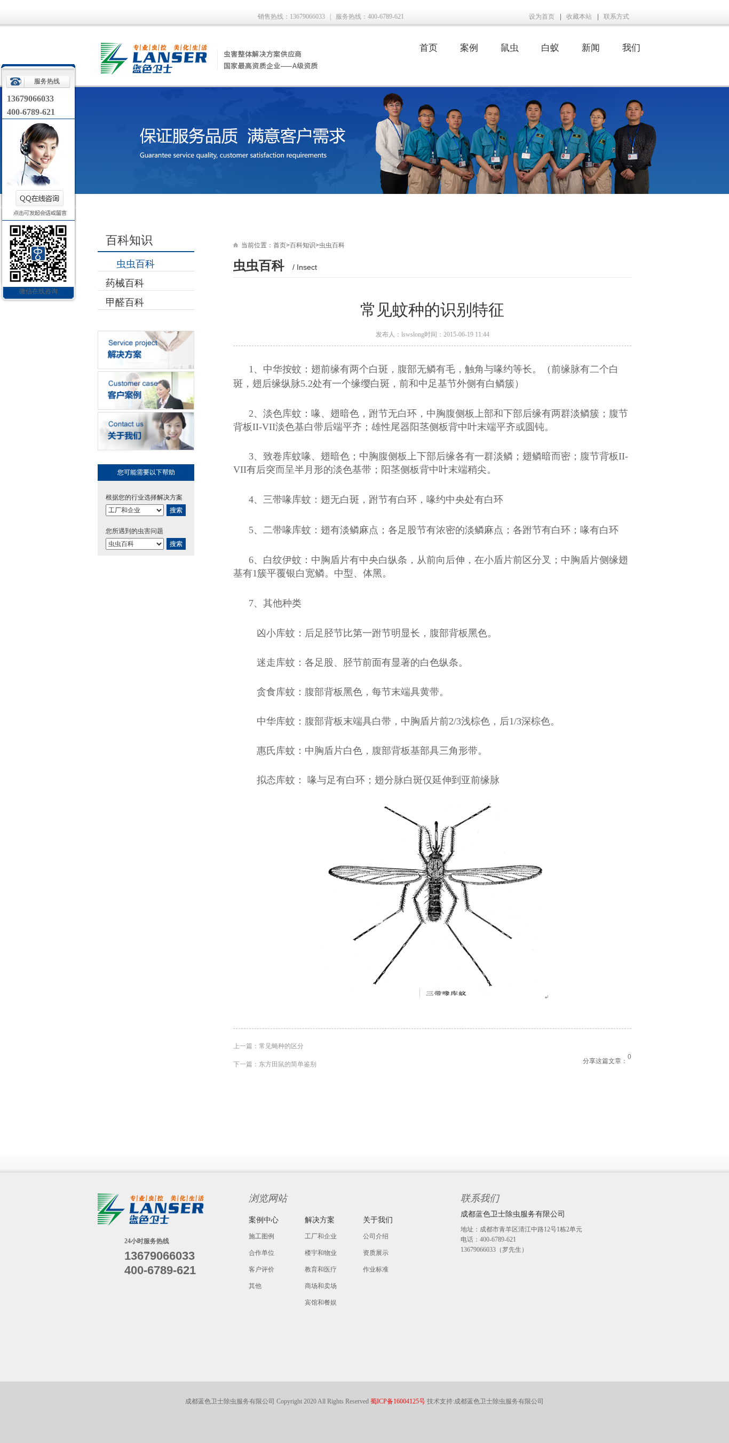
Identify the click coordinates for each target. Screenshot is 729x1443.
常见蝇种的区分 (281, 1046)
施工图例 (261, 1236)
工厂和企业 (321, 1236)
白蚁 (550, 48)
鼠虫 (510, 48)
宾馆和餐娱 (321, 1302)
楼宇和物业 (321, 1253)
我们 (631, 48)
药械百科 (125, 283)
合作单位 (261, 1253)
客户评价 (261, 1269)
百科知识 (302, 245)
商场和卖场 (321, 1286)
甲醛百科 (125, 302)
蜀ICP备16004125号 (398, 1401)
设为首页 (541, 16)
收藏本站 (579, 16)
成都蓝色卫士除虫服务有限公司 (499, 1401)
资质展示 (376, 1253)
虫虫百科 (135, 264)
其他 (255, 1286)
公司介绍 (376, 1236)
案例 (469, 48)
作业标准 (376, 1269)
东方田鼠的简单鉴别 (287, 1064)
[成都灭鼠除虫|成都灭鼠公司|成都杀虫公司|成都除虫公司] (208, 72)
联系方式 (616, 16)
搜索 (176, 510)
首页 (428, 48)
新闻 (591, 48)
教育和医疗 (321, 1269)
